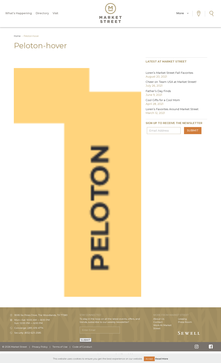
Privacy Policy (40, 346)
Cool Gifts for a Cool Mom (163, 100)
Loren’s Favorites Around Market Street (172, 109)
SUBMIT (85, 340)
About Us (158, 318)
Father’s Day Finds (158, 91)
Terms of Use (60, 346)
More (181, 13)
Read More (161, 358)
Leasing (182, 318)
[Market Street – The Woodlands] (110, 13)
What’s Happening (18, 13)
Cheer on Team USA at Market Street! (171, 82)
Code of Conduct (82, 346)
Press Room (185, 322)
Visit (55, 13)
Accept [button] (149, 359)
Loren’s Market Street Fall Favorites (169, 73)
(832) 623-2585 (32, 332)
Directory (42, 13)
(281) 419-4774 (35, 327)
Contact (158, 322)
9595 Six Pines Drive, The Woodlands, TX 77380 (41, 315)
